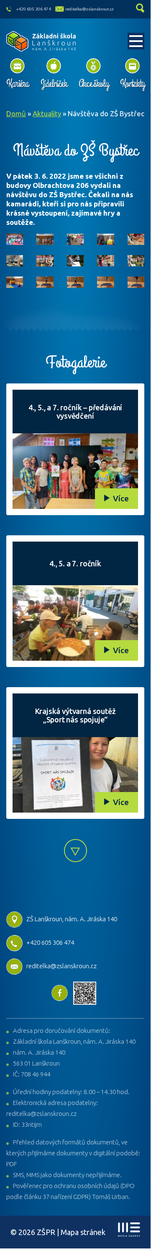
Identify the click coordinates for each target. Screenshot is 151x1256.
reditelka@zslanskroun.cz (89, 9)
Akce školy (93, 83)
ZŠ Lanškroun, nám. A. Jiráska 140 (71, 918)
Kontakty (132, 83)
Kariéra (17, 83)
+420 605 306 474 (33, 9)
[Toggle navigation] (136, 41)
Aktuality (47, 113)
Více (121, 498)
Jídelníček (54, 83)
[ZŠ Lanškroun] (41, 41)
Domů (16, 113)
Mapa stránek (83, 1232)
